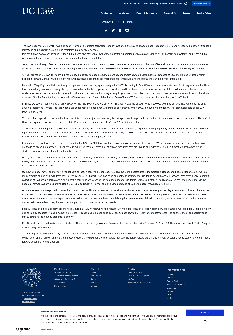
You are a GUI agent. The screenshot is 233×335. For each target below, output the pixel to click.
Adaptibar (132, 269)
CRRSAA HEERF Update (138, 276)
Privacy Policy (60, 286)
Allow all (205, 312)
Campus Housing (135, 272)
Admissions (106, 13)
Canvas (94, 279)
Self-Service (96, 276)
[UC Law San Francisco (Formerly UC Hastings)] (38, 11)
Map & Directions (61, 269)
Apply (125, 4)
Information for (200, 4)
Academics (124, 13)
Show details (47, 330)
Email (93, 272)
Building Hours (28, 302)
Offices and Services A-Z (64, 279)
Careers (186, 13)
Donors (170, 278)
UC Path (131, 279)
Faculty (170, 291)
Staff (169, 295)
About (145, 4)
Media (169, 298)
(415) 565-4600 (30, 299)
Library (163, 4)
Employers (171, 288)
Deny (205, 320)
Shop (179, 4)
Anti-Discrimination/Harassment (67, 276)
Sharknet (95, 269)
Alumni (170, 274)
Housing (154, 4)
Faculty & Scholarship (146, 13)
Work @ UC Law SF (62, 272)
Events (172, 4)
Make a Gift (135, 4)
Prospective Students (176, 285)
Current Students (174, 281)
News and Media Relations (139, 283)
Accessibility (59, 283)
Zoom (93, 283)
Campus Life (170, 13)
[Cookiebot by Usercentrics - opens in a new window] (23, 330)
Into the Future (204, 13)
